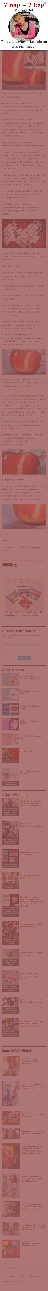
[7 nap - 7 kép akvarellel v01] (24, 25)
